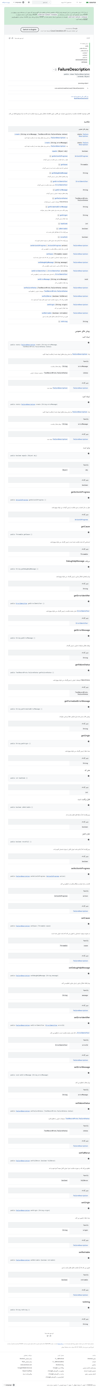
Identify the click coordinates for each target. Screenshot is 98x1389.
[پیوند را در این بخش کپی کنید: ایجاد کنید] (80, 337)
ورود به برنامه (6, 2)
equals (54, 151)
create (17, 134)
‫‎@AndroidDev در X (58, 1362)
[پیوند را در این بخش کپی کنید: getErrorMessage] (72, 630)
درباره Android (91, 1385)
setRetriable (46, 313)
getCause (64, 164)
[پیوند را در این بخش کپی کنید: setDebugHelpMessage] (66, 968)
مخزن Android (92, 1358)
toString (64, 321)
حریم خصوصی (63, 1385)
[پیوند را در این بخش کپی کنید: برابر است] (81, 448)
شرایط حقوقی (77, 1385)
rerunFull (63, 237)
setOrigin (51, 304)
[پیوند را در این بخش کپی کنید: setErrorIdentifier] (72, 1017)
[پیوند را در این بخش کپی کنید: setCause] (79, 918)
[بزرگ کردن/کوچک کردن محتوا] (81, 43)
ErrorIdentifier (82, 181)
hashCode (64, 224)
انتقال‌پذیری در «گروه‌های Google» (55, 1377)
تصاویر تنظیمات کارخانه (90, 1371)
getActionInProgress (59, 156)
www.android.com (26, 1365)
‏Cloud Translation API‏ (58, 31)
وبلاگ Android (60, 1365)
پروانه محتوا (60, 1343)
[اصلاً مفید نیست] (9, 38)
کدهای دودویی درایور (90, 1374)
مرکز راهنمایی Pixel (27, 1362)
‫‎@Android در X (59, 1358)
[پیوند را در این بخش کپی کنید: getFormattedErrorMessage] (62, 701)
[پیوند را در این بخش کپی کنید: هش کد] (82, 770)
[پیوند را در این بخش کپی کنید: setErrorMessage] (72, 1067)
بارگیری (94, 1365)
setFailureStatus (30, 288)
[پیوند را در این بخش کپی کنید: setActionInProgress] (69, 868)
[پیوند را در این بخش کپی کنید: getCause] (79, 527)
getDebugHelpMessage (59, 173)
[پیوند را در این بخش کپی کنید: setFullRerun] (76, 1153)
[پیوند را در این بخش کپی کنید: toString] (80, 1302)
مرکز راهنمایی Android (26, 1358)
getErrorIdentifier (60, 181)
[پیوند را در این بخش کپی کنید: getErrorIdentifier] (71, 596)
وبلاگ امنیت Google (58, 1368)
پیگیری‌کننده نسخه (27, 1374)
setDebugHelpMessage (46, 262)
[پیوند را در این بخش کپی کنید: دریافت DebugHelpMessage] (64, 561)
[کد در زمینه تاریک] (88, 342)
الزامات (94, 1362)
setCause (50, 254)
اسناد (80, 2)
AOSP (88, 38)
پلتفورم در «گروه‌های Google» (56, 1371)
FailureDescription (83, 135)
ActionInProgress (81, 156)
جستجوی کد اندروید (66, 2)
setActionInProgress (38, 245)
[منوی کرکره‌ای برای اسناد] (76, 2)
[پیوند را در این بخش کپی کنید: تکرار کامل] (80, 834)
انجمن (83, 1385)
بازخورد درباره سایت (52, 1385)
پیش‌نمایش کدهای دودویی (89, 1368)
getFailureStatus (61, 198)
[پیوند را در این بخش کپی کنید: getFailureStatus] (73, 665)
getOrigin (63, 215)
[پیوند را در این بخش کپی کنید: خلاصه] (81, 122)
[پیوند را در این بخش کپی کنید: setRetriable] (76, 1252)
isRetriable (63, 229)
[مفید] (12, 38)
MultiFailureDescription (81, 98)
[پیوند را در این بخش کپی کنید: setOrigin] (79, 1203)
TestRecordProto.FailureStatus (55, 291)
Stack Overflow (27, 1371)
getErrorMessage (61, 190)
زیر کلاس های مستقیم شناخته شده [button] (79, 97)
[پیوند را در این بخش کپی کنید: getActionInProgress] (69, 492)
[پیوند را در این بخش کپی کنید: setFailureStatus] (73, 1103)
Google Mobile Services (25, 1368)
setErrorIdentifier (39, 271)
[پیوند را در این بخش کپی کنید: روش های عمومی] (72, 331)
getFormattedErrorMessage (57, 207)
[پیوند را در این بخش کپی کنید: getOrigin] (79, 736)
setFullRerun (46, 296)
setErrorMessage (44, 279)
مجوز (70, 1385)
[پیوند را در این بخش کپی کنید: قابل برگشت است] (75, 799)
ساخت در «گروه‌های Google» (56, 1374)
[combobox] (41, 2)
